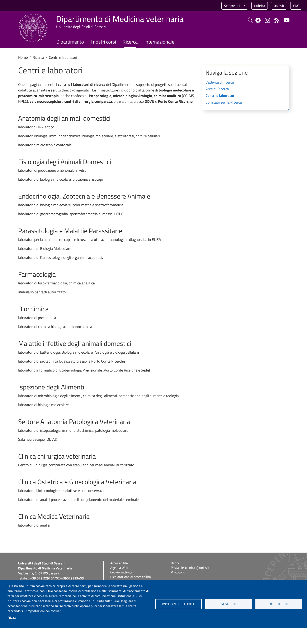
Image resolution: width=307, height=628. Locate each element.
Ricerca (130, 41)
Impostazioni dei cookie (178, 604)
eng (296, 5)
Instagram (267, 20)
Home (23, 57)
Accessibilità (119, 563)
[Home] (33, 16)
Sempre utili (233, 5)
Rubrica (259, 5)
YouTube (286, 20)
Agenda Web (119, 567)
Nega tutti (228, 604)
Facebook (258, 20)
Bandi (175, 563)
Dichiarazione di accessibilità (130, 576)
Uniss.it (279, 5)
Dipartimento (70, 41)
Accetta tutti (278, 604)
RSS (276, 20)
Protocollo (178, 572)
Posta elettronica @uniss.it (190, 567)
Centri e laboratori (221, 95)
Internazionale (159, 41)
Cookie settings (121, 572)
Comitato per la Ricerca (224, 102)
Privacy (12, 617)
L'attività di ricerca (220, 82)
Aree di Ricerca (217, 89)
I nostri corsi (103, 41)
